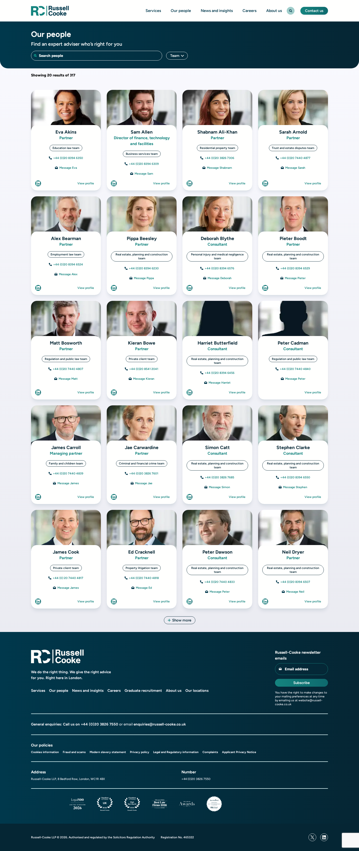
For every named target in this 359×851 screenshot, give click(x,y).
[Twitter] (312, 837)
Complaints (210, 752)
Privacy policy (139, 752)
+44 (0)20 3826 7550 (99, 724)
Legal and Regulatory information (176, 752)
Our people (181, 11)
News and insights (217, 11)
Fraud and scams (74, 752)
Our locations (197, 691)
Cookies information (45, 752)
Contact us (314, 11)
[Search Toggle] (291, 11)
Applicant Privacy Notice (239, 752)
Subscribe (301, 683)
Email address (296, 669)
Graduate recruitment (143, 691)
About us (274, 11)
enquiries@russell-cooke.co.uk (160, 724)
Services (153, 11)
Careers (249, 11)
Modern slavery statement (108, 752)
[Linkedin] (324, 837)
